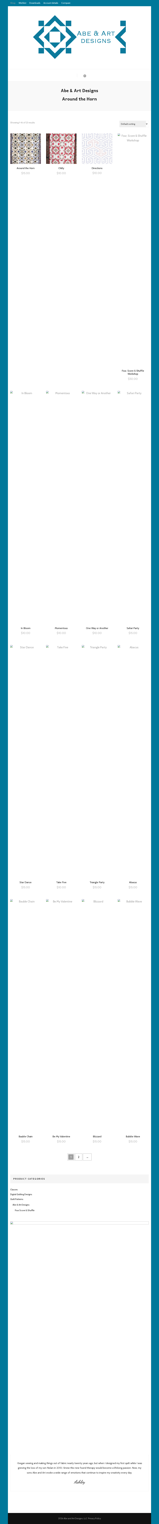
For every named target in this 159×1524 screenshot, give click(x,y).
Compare (65, 3)
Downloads (34, 3)
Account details (50, 3)
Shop (13, 3)
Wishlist (22, 3)
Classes (14, 1189)
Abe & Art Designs (21, 1204)
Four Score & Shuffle (24, 1210)
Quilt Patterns (16, 1199)
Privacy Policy (94, 1518)
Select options (25, 148)
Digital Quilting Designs (21, 1194)
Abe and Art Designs (73, 1518)
